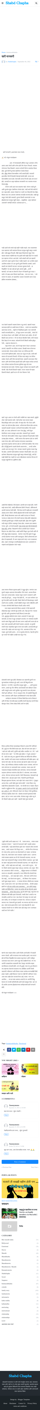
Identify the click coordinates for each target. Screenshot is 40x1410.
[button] (2, 3)
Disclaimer (12, 1403)
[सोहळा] (29, 1069)
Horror (20, 1250)
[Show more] (4, 1054)
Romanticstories (20, 1270)
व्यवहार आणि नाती (7, 1093)
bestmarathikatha (12, 52)
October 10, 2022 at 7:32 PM (16, 1146)
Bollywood (20, 1243)
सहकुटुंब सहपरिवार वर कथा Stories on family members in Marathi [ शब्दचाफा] (28, 1213)
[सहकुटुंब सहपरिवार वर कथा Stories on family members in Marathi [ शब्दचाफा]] (9, 1213)
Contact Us (21, 1403)
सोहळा (23, 1076)
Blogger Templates (24, 1399)
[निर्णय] (9, 1226)
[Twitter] (14, 1050)
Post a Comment (20, 1162)
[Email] (33, 1050)
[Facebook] (9, 1050)
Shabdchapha (20, 1273)
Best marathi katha (20, 1240)
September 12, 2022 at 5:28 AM (17, 1107)
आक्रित (4, 1076)
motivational (20, 1311)
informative (20, 1297)
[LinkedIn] (23, 1050)
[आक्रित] (10, 1069)
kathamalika (20, 1304)
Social (20, 1277)
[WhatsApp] (19, 1050)
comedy (20, 1287)
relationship (20, 1314)
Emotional (22, 1043)
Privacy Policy (32, 1403)
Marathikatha (20, 1256)
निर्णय (21, 1226)
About (5, 1403)
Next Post (34, 1167)
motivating (20, 1307)
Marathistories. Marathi (20, 1267)
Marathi (20, 1253)
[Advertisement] (20, 29)
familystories (20, 1294)
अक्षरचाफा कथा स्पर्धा (20, 1324)
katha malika (20, 1300)
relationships (20, 1317)
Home (3, 52)
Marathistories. (20, 1263)
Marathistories (20, 1260)
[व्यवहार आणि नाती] (10, 1085)
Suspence (20, 1280)
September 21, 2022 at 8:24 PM (17, 1127)
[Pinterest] (28, 1050)
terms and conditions (20, 1406)
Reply (6, 1115)
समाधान (5, 1203)
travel (20, 1321)
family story (20, 1290)
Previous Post (7, 1167)
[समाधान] (20, 1188)
